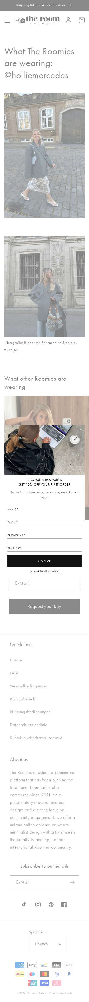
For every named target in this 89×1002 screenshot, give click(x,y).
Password (15, 535)
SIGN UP (44, 560)
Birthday (14, 548)
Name (11, 509)
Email (11, 522)
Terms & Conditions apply (44, 571)
